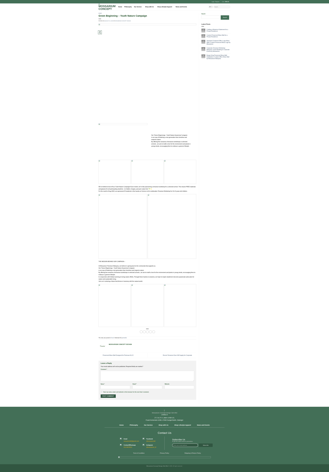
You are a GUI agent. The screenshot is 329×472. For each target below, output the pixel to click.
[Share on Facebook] (141, 331)
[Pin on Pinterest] (150, 331)
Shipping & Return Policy (192, 453)
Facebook (149, 439)
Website (167, 384)
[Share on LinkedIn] (153, 331)
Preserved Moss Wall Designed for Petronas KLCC (118, 355)
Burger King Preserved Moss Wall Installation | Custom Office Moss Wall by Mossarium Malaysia (218, 57)
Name (103, 384)
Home (120, 7)
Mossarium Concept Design (123, 20)
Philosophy (128, 7)
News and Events (181, 7)
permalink (124, 337)
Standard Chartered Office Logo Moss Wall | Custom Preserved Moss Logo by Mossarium (218, 42)
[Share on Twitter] (144, 331)
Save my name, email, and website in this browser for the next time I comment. (126, 392)
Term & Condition (139, 453)
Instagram (149, 445)
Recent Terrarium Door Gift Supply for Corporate (177, 355)
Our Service (138, 7)
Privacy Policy (164, 453)
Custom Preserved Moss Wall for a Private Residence (217, 36)
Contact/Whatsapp (130, 445)
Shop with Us (149, 7)
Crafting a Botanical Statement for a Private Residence (217, 30)
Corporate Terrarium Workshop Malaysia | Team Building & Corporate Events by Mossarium (218, 49)
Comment (104, 369)
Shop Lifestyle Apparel (164, 7)
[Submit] (228, 6)
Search (203, 13)
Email (135, 384)
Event (100, 13)
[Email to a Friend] (147, 331)
